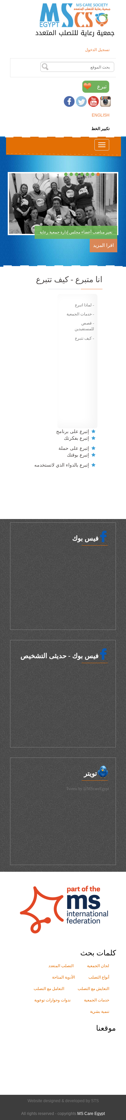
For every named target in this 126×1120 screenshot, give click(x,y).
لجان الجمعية (98, 965)
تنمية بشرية (99, 1011)
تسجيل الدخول (97, 49)
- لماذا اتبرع (84, 305)
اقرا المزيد (103, 245)
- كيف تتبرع (84, 338)
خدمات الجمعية (96, 1000)
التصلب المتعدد (61, 965)
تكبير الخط (100, 128)
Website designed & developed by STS (63, 1101)
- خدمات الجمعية (80, 314)
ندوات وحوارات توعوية (52, 1000)
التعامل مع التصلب (49, 988)
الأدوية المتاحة (63, 977)
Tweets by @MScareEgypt (87, 788)
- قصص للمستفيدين (84, 326)
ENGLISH (101, 115)
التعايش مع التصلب (93, 988)
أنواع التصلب (98, 977)
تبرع (102, 86)
